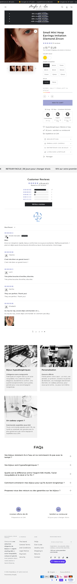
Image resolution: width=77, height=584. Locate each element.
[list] (38, 513)
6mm (54, 66)
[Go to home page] (38, 7)
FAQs (36, 542)
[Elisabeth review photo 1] (9, 321)
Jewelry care (39, 548)
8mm (47, 70)
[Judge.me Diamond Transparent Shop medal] (38, 216)
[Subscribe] (71, 542)
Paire (55, 82)
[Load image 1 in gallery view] (12, 68)
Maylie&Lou (12, 572)
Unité (47, 82)
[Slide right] (36, 69)
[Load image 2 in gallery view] (18, 68)
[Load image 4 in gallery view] (30, 68)
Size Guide (38, 545)
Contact (37, 557)
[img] (9, 233)
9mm (54, 70)
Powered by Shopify (11, 574)
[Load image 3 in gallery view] (24, 68)
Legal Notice (24, 551)
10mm (63, 70)
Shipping (54, 50)
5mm (47, 66)
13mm (63, 75)
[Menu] (5, 7)
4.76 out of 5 (44, 183)
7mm (62, 66)
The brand (23, 542)
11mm (47, 75)
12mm (55, 75)
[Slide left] (7, 69)
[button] (62, 7)
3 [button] (39, 332)
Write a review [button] (38, 204)
